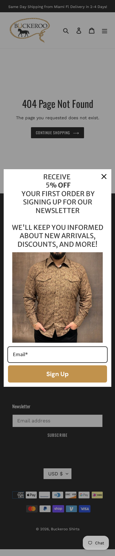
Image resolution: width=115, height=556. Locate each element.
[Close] (104, 176)
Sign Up (57, 374)
